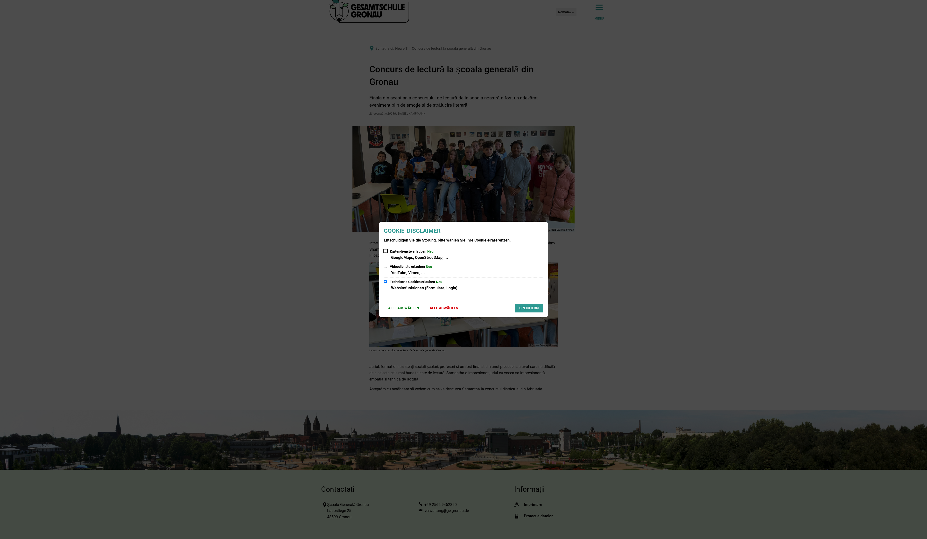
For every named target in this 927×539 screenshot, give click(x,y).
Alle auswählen (403, 308)
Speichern (529, 308)
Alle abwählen (444, 308)
